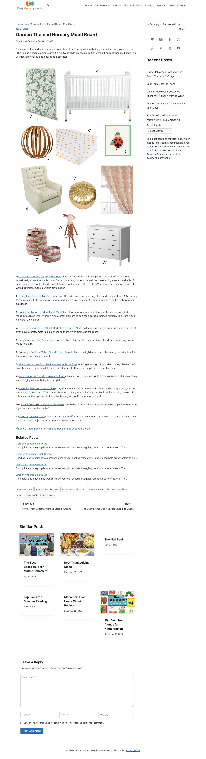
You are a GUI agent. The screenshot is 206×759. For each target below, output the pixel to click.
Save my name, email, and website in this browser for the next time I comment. (64, 722)
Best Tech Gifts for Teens (161, 84)
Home (88, 5)
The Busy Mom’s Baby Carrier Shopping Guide (108, 506)
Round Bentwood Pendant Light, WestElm (42, 312)
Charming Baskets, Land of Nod (37, 388)
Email (65, 715)
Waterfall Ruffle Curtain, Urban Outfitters (42, 376)
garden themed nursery (47, 489)
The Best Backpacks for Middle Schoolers (35, 567)
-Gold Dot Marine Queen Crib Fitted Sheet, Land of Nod (49, 328)
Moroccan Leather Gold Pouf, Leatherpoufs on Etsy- (48, 364)
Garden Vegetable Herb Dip (31, 443)
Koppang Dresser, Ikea (32, 416)
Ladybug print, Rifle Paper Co (35, 340)
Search (183, 29)
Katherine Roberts (27, 41)
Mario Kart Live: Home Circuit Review (75, 601)
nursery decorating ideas (73, 489)
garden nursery (24, 489)
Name (26, 715)
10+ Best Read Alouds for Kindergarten (114, 624)
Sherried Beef (114, 539)
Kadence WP (133, 750)
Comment (28, 677)
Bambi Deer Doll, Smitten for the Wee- (42, 404)
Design (26, 29)
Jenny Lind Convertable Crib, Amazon (40, 296)
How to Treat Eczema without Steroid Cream (45, 506)
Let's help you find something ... (165, 24)
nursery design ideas (117, 489)
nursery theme (47, 495)
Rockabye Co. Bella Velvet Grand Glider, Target (45, 352)
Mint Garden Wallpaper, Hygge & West (39, 276)
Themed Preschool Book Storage (34, 454)
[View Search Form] (47, 5)
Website (104, 715)
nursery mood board (27, 495)
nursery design (96, 489)
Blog (18, 29)
